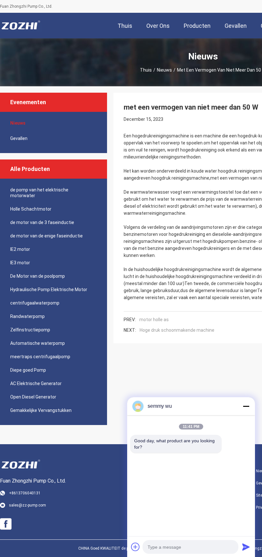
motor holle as (154, 319)
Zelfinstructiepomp (30, 329)
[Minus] (246, 406)
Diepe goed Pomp (28, 370)
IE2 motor (20, 249)
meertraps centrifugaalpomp (40, 356)
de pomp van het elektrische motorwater (39, 192)
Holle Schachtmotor (30, 209)
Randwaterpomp (27, 316)
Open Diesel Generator (33, 396)
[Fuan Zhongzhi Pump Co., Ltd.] (21, 25)
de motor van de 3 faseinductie (42, 222)
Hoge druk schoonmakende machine (177, 330)
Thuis (146, 70)
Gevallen (18, 138)
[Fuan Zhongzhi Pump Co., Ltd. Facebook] (6, 524)
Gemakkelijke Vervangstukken (41, 410)
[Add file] (135, 547)
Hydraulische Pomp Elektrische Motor (48, 289)
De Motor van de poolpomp (37, 276)
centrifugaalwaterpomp (34, 303)
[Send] (246, 547)
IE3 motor (20, 262)
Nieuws (164, 70)
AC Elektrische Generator (36, 383)
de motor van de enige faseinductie (46, 235)
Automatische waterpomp (37, 343)
